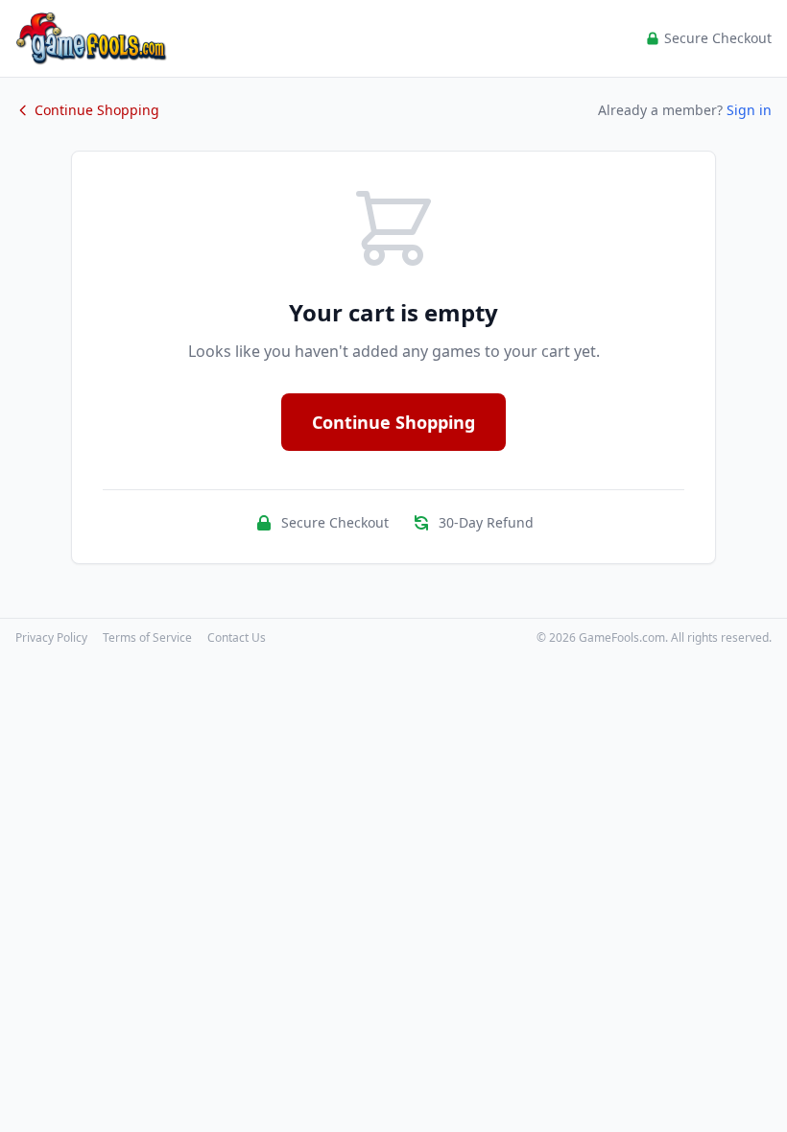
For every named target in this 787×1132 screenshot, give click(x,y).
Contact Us (236, 638)
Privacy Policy (51, 638)
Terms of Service (147, 638)
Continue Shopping (97, 110)
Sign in (749, 110)
